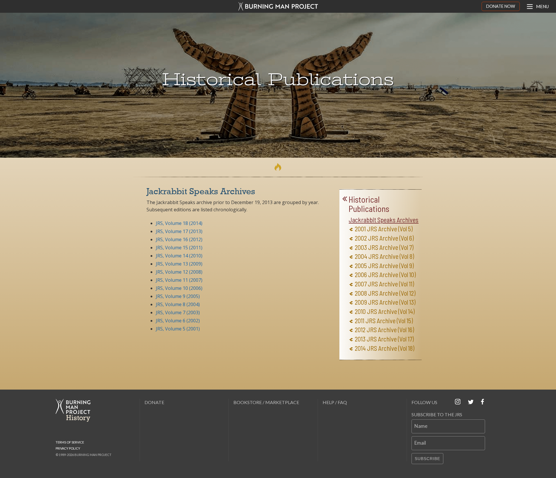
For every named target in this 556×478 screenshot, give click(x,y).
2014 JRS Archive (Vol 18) (384, 348)
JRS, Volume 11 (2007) (179, 280)
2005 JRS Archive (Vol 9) (384, 265)
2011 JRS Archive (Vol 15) (384, 320)
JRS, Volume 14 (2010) (179, 255)
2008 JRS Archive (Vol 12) (385, 293)
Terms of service (70, 442)
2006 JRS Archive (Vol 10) (385, 274)
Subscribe (427, 458)
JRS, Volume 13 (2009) (179, 264)
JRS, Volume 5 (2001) (178, 329)
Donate (154, 402)
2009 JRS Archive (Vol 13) (385, 302)
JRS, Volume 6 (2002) (178, 320)
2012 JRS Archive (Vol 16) (384, 329)
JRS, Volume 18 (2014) (179, 223)
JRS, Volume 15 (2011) (179, 247)
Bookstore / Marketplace (266, 402)
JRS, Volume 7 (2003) (178, 312)
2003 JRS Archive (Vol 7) (384, 247)
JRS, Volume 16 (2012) (179, 239)
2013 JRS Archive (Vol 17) (384, 339)
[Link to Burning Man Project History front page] (75, 410)
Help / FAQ (335, 402)
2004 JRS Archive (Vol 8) (384, 256)
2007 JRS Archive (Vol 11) (384, 284)
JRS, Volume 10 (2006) (179, 288)
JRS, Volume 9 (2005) (178, 296)
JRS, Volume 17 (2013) (179, 231)
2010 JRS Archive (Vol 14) (385, 311)
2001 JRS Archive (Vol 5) (384, 228)
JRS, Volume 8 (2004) (178, 304)
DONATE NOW (500, 6)
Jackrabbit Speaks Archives (383, 219)
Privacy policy (68, 448)
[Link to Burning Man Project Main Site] (278, 6)
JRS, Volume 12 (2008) (179, 272)
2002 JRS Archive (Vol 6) (384, 238)
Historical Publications (369, 204)
